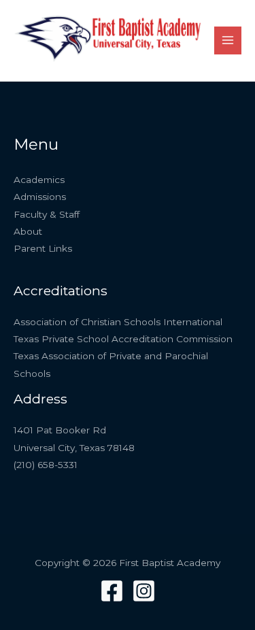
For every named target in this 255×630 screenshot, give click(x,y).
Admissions (40, 196)
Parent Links (43, 248)
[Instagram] (144, 591)
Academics (39, 179)
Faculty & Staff (47, 214)
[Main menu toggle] (228, 40)
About (28, 231)
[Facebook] (112, 591)
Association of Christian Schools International (118, 321)
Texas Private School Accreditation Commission (123, 338)
